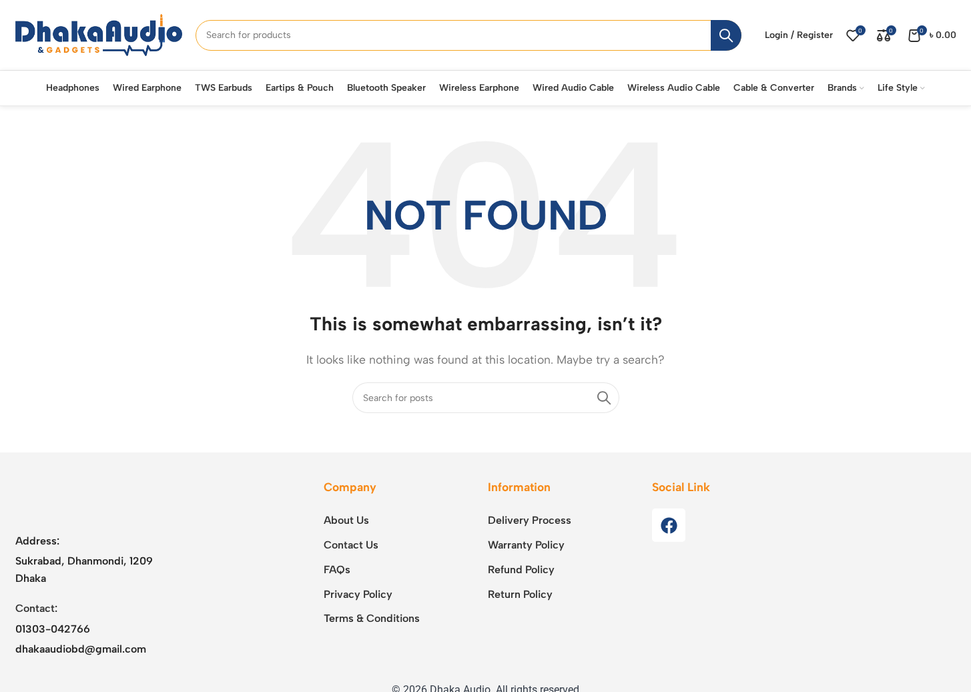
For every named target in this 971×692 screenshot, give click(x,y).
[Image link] (98, 498)
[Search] (726, 35)
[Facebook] (668, 525)
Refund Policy (521, 569)
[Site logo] (98, 34)
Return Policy (520, 594)
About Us (346, 520)
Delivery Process (529, 520)
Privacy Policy (358, 594)
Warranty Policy (526, 545)
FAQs (337, 569)
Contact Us (351, 545)
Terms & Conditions (372, 618)
